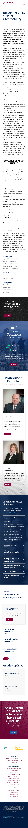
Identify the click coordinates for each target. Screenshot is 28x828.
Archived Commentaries (8, 278)
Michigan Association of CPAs (14, 782)
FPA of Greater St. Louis (14, 774)
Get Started (13, 364)
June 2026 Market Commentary (10, 268)
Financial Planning (7, 285)
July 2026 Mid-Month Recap (9, 261)
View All (6, 659)
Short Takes (6, 292)
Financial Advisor (14, 792)
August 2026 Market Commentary (11, 259)
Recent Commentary (8, 289)
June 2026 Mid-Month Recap (10, 266)
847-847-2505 (11, 512)
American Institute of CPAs (14, 790)
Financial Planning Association (14, 768)
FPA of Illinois (14, 762)
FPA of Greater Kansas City (14, 772)
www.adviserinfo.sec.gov (7, 817)
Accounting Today (14, 794)
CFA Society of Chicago (14, 784)
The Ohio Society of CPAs (14, 776)
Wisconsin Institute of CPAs (14, 778)
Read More (9, 619)
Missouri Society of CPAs (14, 780)
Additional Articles (14, 796)
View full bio (7, 434)
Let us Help (7, 315)
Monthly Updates (7, 287)
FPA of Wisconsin (14, 770)
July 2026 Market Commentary (10, 263)
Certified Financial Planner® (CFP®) (14, 758)
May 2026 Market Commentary (10, 650)
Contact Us (13, 732)
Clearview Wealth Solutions (9, 21)
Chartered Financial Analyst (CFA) (14, 760)
